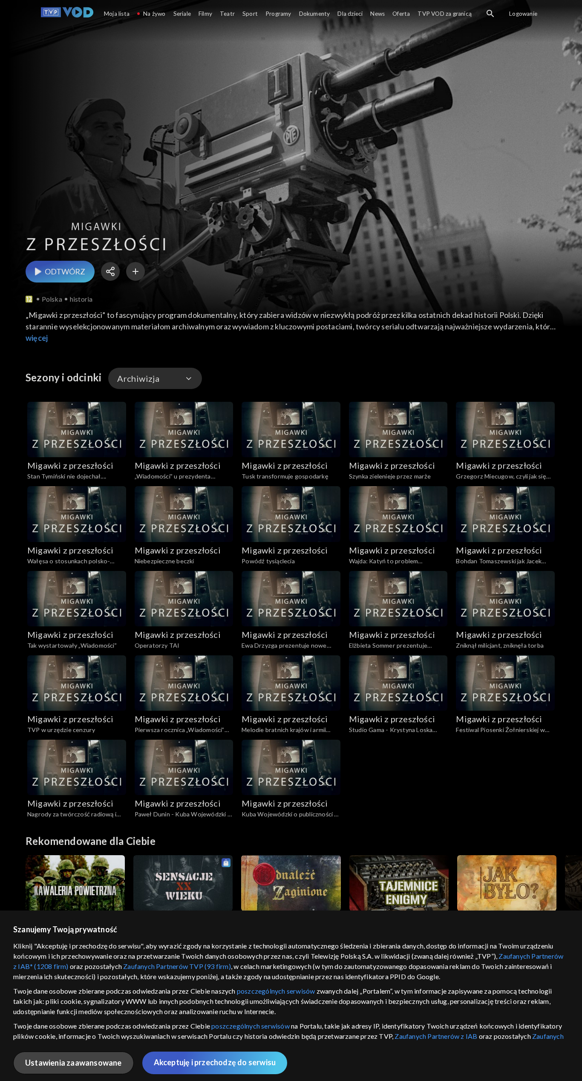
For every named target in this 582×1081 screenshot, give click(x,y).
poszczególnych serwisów (276, 991)
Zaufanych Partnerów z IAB (436, 1036)
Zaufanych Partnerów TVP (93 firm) (177, 966)
